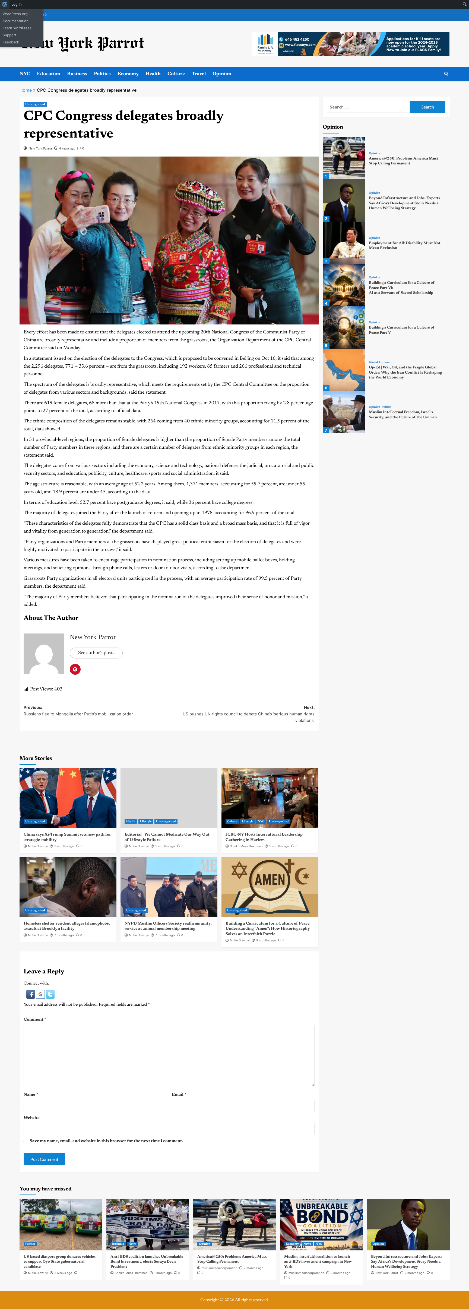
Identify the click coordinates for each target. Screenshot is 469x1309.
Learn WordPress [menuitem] (17, 28)
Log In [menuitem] (16, 4)
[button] (31, 994)
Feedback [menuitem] (11, 42)
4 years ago (67, 148)
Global (373, 362)
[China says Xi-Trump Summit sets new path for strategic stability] (68, 798)
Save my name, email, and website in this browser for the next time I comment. (106, 1141)
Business (77, 74)
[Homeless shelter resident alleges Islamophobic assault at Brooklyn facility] (68, 887)
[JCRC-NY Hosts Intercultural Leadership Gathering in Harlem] (269, 798)
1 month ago (163, 1273)
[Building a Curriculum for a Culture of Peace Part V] (344, 327)
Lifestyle (145, 821)
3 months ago (64, 846)
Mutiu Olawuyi (38, 846)
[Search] (446, 74)
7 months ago (64, 935)
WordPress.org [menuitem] (15, 14)
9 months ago (266, 940)
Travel (199, 74)
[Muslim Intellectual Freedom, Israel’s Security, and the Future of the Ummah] (344, 412)
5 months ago (165, 846)
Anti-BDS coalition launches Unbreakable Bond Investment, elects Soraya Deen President (146, 1262)
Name (31, 1095)
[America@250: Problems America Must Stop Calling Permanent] (344, 158)
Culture (176, 74)
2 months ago (254, 1268)
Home (26, 90)
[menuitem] (4, 4)
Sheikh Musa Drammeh (246, 846)
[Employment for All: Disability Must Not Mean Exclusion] (344, 243)
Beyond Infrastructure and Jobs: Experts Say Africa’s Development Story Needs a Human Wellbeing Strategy (404, 203)
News (132, 1244)
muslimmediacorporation (219, 1268)
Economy (128, 74)
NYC (25, 74)
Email (179, 1095)
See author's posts (96, 653)
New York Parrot (40, 148)
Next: (249, 714)
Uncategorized (35, 104)
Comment (35, 1019)
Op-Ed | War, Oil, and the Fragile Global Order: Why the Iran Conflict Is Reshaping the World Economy (405, 372)
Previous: (78, 710)
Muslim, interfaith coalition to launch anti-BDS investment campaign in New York (318, 1262)
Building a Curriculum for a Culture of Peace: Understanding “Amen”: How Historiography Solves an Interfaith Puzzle (268, 929)
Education (48, 74)
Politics (102, 74)
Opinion (222, 74)
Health (153, 74)
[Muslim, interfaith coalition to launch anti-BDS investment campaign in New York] (321, 1224)
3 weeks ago (63, 1273)
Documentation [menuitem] (15, 21)
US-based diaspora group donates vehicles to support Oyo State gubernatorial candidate (60, 1262)
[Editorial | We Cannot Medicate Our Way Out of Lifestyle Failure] (169, 798)
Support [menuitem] (9, 35)
